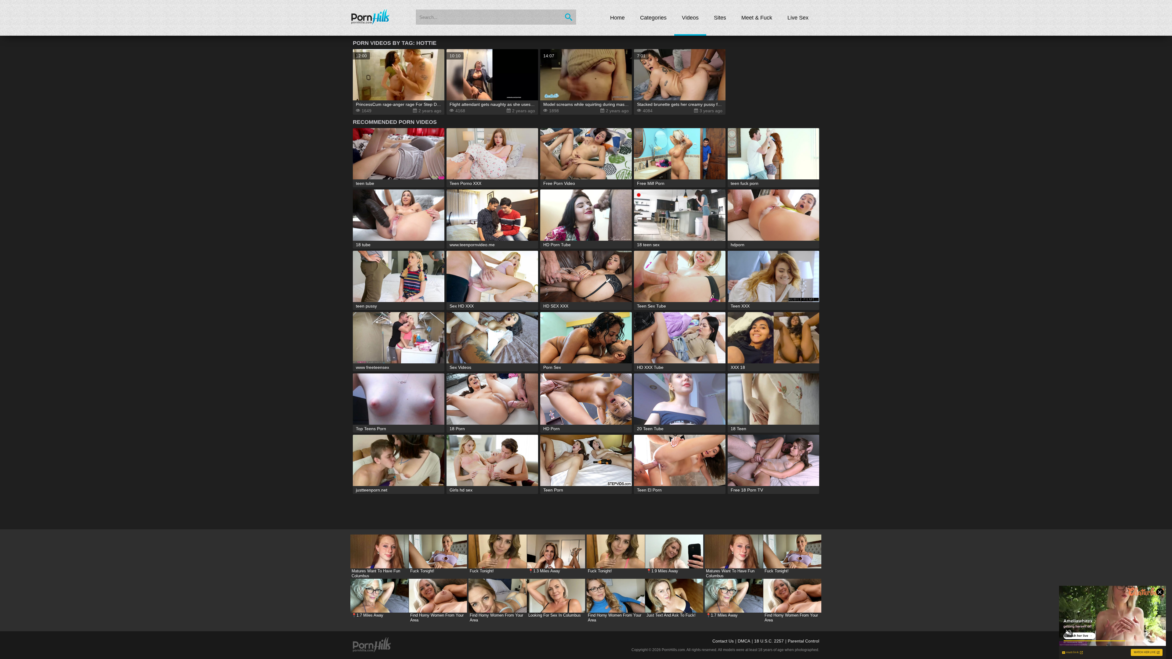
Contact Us (723, 641)
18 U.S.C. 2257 (769, 641)
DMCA (744, 641)
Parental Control (803, 641)
